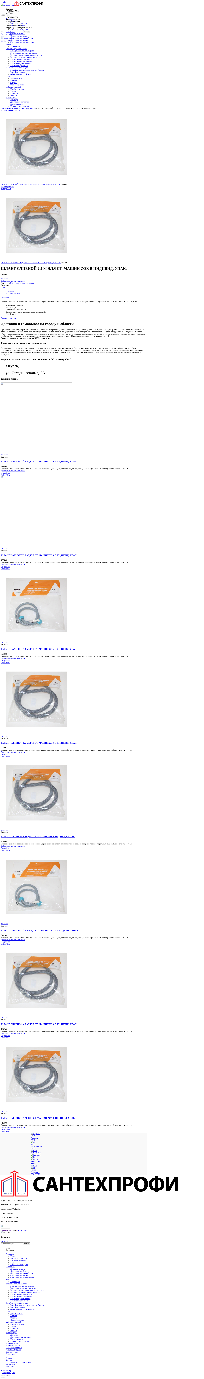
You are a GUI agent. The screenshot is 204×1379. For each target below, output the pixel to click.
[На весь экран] (7, 1375)
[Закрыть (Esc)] (2, 1375)
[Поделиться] (4, 1375)
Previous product (7, 110)
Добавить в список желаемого (13, 281)
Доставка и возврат (13, 293)
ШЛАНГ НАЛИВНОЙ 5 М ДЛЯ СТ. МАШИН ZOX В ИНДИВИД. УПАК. (39, 555)
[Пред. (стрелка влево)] (2, 1377)
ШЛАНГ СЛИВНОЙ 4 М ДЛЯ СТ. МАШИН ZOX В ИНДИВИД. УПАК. (38, 1118)
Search (26, 1244)
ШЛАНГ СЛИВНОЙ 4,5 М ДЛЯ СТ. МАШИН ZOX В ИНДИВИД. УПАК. (39, 1024)
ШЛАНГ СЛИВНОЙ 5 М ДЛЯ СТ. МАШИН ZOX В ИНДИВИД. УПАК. (38, 836)
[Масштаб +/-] (9, 1375)
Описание (10, 291)
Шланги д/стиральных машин (24, 108)
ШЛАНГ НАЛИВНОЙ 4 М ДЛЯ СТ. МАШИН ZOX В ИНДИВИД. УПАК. (39, 649)
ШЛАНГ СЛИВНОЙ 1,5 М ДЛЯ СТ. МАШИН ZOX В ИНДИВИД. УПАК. (39, 743)
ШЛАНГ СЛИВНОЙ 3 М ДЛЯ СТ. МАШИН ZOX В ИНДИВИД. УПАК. (31, 263)
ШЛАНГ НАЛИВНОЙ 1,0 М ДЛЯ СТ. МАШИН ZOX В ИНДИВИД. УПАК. (40, 930)
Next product (6, 189)
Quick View (5, 475)
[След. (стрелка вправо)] (4, 1377)
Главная (4, 108)
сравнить (4, 279)
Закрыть (4, 1241)
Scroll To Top (6, 1371)
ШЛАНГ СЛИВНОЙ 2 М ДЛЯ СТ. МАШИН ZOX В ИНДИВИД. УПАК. (31, 184)
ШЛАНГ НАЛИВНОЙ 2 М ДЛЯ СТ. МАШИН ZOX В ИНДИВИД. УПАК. (39, 461)
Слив (9, 108)
